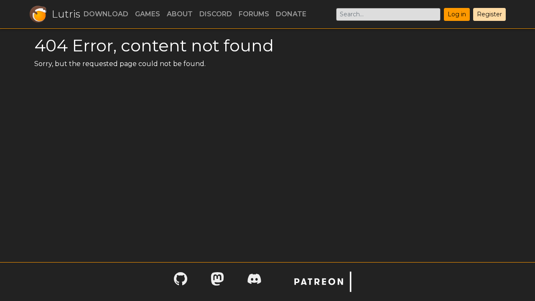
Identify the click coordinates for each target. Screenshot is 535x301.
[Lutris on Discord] (254, 282)
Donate (291, 14)
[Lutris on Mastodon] (217, 282)
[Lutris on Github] (180, 282)
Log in (457, 14)
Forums (254, 14)
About (180, 14)
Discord (215, 14)
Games (147, 14)
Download (106, 14)
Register (489, 14)
